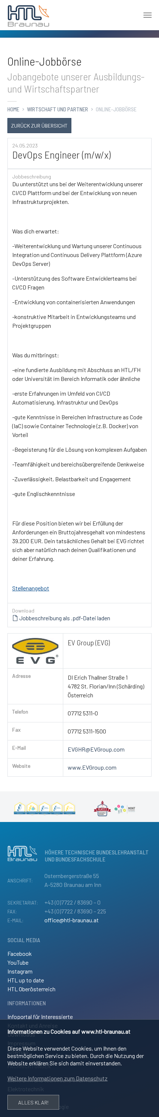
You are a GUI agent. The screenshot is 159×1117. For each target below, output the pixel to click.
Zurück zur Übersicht (39, 125)
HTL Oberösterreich (31, 988)
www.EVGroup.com (92, 767)
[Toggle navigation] (147, 15)
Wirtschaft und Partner (57, 109)
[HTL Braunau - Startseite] (28, 15)
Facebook (19, 953)
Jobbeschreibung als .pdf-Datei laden (64, 617)
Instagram (20, 971)
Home (13, 109)
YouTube (17, 962)
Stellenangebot (30, 588)
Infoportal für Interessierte (40, 1016)
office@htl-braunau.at (71, 919)
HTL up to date (25, 980)
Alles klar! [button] (33, 1102)
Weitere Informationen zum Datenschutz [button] (57, 1078)
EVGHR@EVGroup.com (96, 749)
